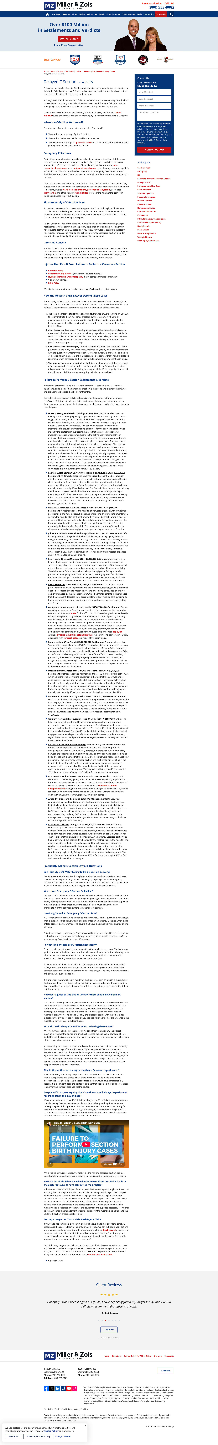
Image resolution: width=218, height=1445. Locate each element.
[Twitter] (51, 1388)
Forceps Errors (143, 182)
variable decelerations (74, 189)
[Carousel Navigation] (109, 1320)
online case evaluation (100, 1254)
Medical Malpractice (68, 6)
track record (109, 1230)
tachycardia (50, 192)
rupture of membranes (84, 168)
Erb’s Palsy (53, 283)
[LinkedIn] (57, 1388)
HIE (138, 175)
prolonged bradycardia (98, 189)
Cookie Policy (67, 1409)
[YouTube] (69, 1388)
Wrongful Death (144, 237)
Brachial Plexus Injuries (60, 273)
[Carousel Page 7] (119, 1320)
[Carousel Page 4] (109, 1320)
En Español (166, 1371)
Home (47, 14)
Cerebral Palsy (55, 270)
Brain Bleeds (143, 230)
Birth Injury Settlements (148, 240)
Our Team (56, 14)
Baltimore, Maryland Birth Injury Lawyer (99, 71)
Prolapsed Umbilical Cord (148, 186)
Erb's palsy (142, 171)
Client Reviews (128, 14)
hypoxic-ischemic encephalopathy (74, 634)
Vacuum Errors (144, 189)
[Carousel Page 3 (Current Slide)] (105, 1320)
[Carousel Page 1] (98, 1320)
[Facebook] (46, 1388)
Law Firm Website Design (160, 1426)
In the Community (145, 14)
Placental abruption (146, 197)
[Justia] (63, 1388)
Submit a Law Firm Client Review (109, 1338)
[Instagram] (74, 1388)
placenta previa (84, 142)
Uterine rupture (144, 200)
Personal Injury (70, 14)
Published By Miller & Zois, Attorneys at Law (158, 5)
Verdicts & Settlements (109, 14)
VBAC (73, 613)
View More (109, 1329)
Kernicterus (142, 215)
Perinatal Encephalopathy (149, 222)
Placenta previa (144, 204)
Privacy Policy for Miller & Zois (137, 1356)
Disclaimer (116, 1356)
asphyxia (117, 631)
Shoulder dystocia (145, 193)
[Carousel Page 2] (102, 1320)
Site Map (158, 1356)
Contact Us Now (69, 38)
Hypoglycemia (143, 226)
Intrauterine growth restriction (151, 219)
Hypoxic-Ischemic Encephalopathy (65, 276)
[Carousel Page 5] (112, 1320)
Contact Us (161, 14)
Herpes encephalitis (146, 208)
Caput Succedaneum (146, 211)
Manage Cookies (81, 1409)
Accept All (14, 1436)
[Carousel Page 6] (116, 1320)
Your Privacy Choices (53, 1409)
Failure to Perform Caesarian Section (154, 178)
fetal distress (81, 192)
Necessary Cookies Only (38, 1436)
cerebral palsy (70, 637)
